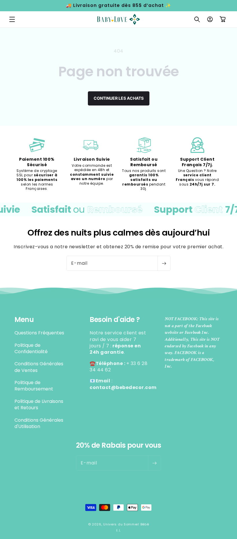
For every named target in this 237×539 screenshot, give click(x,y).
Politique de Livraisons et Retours (38, 404)
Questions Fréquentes (39, 333)
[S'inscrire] (164, 263)
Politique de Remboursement (33, 385)
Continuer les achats (119, 98)
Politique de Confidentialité (31, 348)
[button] (12, 19)
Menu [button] (24, 320)
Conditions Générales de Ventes (38, 366)
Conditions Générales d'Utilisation (38, 423)
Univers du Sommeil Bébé (126, 524)
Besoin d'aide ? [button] (115, 320)
